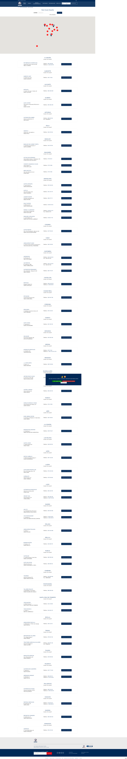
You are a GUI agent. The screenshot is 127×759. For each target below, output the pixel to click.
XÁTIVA (28, 678)
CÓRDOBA (28, 312)
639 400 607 (51, 690)
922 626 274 (50, 610)
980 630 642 (50, 716)
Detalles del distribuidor (66, 64)
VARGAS (28, 272)
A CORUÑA (28, 65)
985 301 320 (50, 118)
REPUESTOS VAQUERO (29, 715)
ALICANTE (29, 92)
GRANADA (28, 365)
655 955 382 (50, 656)
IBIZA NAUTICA (27, 170)
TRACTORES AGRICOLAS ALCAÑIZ (32, 642)
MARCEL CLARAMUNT (29, 209)
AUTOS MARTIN (27, 229)
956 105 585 (50, 244)
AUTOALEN (26, 556)
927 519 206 (50, 231)
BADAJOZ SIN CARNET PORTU (31, 144)
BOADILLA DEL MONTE (31, 512)
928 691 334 (50, 444)
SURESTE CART (27, 76)
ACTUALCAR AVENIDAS (29, 157)
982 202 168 (50, 490)
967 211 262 (50, 77)
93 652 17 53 (50, 217)
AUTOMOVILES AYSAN (29, 688)
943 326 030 (50, 337)
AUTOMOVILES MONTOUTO (30, 489)
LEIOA (28, 704)
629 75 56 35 (51, 497)
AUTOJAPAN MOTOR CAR (30, 469)
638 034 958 (50, 510)
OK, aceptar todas (57, 381)
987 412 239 (50, 457)
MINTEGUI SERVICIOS (29, 702)
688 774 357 (50, 270)
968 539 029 (50, 557)
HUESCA (28, 405)
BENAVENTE (29, 718)
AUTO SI (26, 190)
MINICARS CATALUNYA (29, 216)
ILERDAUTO (26, 476)
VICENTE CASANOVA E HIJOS (31, 164)
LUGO (28, 492)
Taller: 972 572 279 (52, 351)
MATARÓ (28, 199)
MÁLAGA (28, 531)
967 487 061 (50, 324)
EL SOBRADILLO (29, 611)
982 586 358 (50, 496)
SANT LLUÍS (28, 166)
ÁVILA (28, 133)
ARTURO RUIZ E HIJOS (29, 376)
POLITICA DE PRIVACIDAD (73, 753)
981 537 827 (50, 430)
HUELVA (28, 392)
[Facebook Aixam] (57, 753)
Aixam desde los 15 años (85, 752)
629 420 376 (51, 64)
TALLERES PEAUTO (28, 589)
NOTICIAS (82, 753)
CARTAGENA (29, 558)
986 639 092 (50, 590)
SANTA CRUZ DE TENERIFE (32, 605)
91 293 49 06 (50, 516)
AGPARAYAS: (27, 256)
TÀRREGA (29, 478)
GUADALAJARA (29, 378)
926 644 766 (50, 297)
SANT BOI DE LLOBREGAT (32, 219)
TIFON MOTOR (27, 602)
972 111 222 (50, 350)
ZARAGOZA (29, 731)
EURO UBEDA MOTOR (29, 416)
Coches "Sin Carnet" (47, 59)
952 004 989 (50, 530)
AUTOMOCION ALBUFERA (30, 668)
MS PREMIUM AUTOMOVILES (30, 62)
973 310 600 (50, 477)
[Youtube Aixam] (61, 753)
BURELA (28, 498)
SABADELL (29, 193)
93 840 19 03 (50, 204)
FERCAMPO (26, 309)
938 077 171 (50, 198)
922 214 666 (50, 603)
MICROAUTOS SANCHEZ (29, 429)
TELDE (28, 445)
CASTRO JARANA (28, 389)
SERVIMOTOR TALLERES (29, 635)
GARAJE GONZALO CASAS (30, 402)
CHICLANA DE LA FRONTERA (32, 245)
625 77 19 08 (50, 670)
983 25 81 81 (50, 689)
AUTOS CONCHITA (28, 183)
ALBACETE (29, 78)
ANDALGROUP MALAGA (29, 529)
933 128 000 (50, 185)
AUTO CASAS (27, 322)
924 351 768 (50, 145)
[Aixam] (20, 4)
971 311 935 (50, 171)
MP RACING (26, 296)
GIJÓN (27, 120)
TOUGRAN (26, 575)
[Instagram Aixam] (63, 753)
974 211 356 (50, 404)
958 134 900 (50, 364)
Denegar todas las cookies (69, 381)
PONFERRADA (30, 459)
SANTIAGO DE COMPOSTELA (32, 432)
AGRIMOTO (26, 728)
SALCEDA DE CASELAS (31, 591)
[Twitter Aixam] (59, 753)
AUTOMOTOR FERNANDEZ (30, 269)
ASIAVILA (26, 130)
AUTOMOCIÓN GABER (29, 117)
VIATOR (28, 106)
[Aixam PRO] (83, 746)
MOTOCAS (26, 282)
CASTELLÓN (29, 285)
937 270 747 (50, 191)
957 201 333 (50, 310)
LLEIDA (27, 472)
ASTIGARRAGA (29, 338)
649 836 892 (50, 576)
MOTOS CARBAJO (28, 456)
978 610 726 (50, 637)
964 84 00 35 (50, 283)
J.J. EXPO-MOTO (28, 362)
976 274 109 (50, 730)
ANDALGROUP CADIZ (29, 243)
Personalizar (63, 382)
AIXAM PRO (71, 752)
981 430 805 (50, 63)
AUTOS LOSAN (27, 443)
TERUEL (28, 638)
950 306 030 (50, 104)
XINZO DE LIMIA (29, 578)
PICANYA (28, 671)
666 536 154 (50, 517)
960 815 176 (50, 676)
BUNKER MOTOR (28, 542)
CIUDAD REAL (29, 298)
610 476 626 (51, 677)
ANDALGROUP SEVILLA (29, 622)
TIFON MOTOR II (27, 609)
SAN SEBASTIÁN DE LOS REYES (33, 518)
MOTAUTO (26, 89)
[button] (51, 35)
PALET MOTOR (27, 203)
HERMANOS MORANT (29, 675)
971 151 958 (50, 165)
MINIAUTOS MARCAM (29, 655)
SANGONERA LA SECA (31, 565)
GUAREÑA (29, 146)
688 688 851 (51, 704)
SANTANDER (29, 259)
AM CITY (26, 509)
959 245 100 (50, 390)
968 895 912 (50, 563)
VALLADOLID (29, 691)
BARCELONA (29, 186)
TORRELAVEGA (30, 265)
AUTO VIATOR (27, 102)
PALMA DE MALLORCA (31, 160)
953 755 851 (50, 417)
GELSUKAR (26, 336)
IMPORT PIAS (27, 496)
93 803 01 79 (50, 210)
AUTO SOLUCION (28, 562)
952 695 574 (50, 543)
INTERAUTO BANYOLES (29, 349)
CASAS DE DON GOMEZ (31, 232)
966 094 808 (50, 90)
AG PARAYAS (27, 262)
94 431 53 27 (50, 702)
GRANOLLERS (29, 206)
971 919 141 (50, 158)
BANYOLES (28, 352)
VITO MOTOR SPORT (28, 515)
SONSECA (28, 658)
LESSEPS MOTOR (28, 196)
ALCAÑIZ (29, 644)
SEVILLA (28, 625)
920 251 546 (50, 132)
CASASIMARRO (29, 325)
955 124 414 (50, 623)
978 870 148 (50, 642)
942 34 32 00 (50, 257)
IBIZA (28, 173)
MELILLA (28, 545)
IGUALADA (29, 212)
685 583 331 (50, 284)
